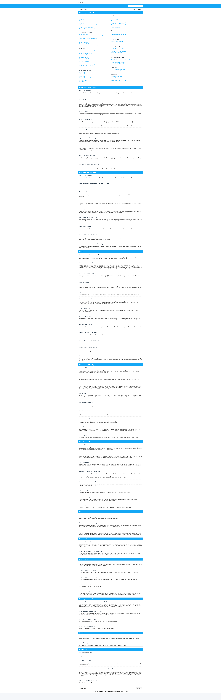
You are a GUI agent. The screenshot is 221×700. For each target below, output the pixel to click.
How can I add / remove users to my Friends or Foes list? (121, 42)
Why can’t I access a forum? (84, 58)
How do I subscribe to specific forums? (118, 62)
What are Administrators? (115, 18)
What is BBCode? (82, 72)
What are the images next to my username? (86, 41)
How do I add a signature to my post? (85, 53)
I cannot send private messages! (116, 33)
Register (132, 2)
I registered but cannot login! (84, 22)
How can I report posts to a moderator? (86, 62)
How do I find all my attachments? (117, 70)
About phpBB (90, 656)
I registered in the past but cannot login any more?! (88, 24)
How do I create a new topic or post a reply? (87, 50)
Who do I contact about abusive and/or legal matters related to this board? (124, 79)
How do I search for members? (116, 52)
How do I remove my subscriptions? (117, 63)
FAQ (88, 5)
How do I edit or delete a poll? (84, 57)
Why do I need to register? (83, 18)
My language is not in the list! (84, 39)
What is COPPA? (82, 19)
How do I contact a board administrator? (118, 80)
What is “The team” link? (115, 27)
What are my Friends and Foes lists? (117, 41)
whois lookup (90, 672)
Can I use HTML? (82, 73)
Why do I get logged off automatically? (86, 27)
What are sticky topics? (83, 80)
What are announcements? (83, 79)
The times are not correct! (83, 37)
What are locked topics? (83, 81)
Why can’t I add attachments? (84, 60)
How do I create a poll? (83, 54)
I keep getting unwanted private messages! (118, 34)
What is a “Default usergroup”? (116, 26)
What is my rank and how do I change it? (86, 43)
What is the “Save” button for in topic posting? (87, 64)
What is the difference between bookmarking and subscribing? (122, 59)
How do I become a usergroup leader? (118, 23)
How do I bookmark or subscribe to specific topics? (120, 61)
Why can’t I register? (82, 20)
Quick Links (82, 5)
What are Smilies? (82, 75)
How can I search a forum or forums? (117, 48)
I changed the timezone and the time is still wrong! (88, 38)
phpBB (125, 212)
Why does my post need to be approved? (86, 65)
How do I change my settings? (84, 34)
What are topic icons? (83, 83)
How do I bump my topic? (83, 66)
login (127, 2)
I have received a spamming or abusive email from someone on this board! (124, 35)
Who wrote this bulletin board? (116, 76)
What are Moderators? (115, 19)
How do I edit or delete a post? (84, 52)
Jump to (138, 688)
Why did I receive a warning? (84, 61)
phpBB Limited (108, 654)
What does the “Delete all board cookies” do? (87, 28)
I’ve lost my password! (83, 26)
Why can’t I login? (82, 23)
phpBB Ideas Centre (126, 663)
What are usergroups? (115, 20)
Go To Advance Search (138, 9)
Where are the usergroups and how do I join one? (120, 22)
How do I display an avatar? (84, 42)
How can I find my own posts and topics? (118, 53)
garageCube (81, 2)
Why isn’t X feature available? (116, 77)
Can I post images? (82, 76)
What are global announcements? (85, 77)
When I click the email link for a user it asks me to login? (89, 45)
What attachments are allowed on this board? (119, 69)
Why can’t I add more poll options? (85, 56)
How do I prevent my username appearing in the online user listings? (91, 35)
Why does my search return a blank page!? (118, 51)
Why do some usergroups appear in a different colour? (120, 24)
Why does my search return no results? (118, 49)
